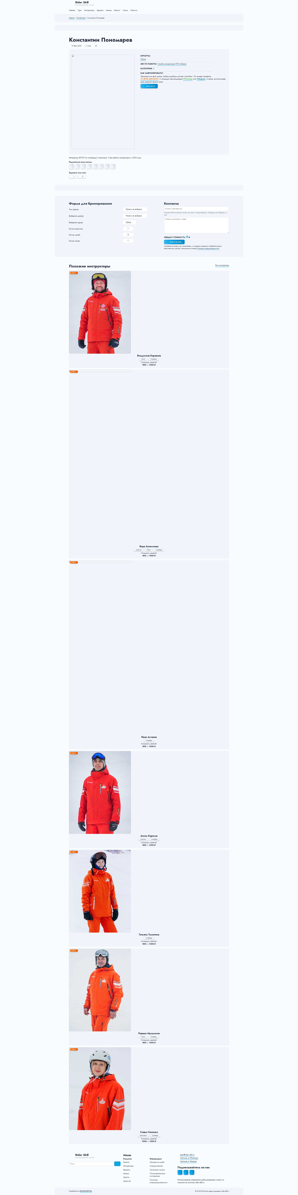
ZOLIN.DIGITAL (86, 1191)
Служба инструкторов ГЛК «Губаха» (171, 64)
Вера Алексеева (149, 546)
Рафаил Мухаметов (149, 1033)
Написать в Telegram (188, 1161)
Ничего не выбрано (134, 209)
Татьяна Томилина (149, 934)
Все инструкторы (222, 265)
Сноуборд (154, 359)
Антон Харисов (149, 836)
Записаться (150, 86)
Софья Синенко (149, 1132)
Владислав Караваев (149, 355)
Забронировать (175, 242)
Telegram (201, 79)
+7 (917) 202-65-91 (149, 79)
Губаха (143, 59)
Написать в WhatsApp (189, 1158)
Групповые (143, 1135)
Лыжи (143, 359)
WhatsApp (188, 79)
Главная (71, 18)
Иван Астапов (149, 737)
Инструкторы (81, 18)
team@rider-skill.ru (187, 1155)
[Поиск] (117, 1163)
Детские (138, 550)
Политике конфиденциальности (208, 248)
